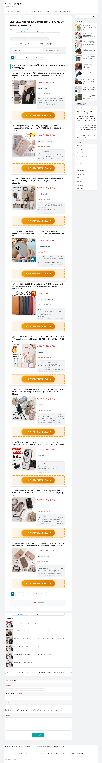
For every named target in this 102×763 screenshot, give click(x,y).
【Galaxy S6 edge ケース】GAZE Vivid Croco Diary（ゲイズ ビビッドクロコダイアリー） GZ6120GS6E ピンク (89, 66)
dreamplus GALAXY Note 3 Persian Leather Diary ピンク (27, 646)
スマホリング (20, 11)
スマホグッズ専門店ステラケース (46, 299)
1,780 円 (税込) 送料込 (46, 135)
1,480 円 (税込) (43, 293)
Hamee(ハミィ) (42, 352)
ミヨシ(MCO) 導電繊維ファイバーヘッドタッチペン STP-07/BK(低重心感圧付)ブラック (89, 42)
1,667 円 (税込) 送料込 (46, 449)
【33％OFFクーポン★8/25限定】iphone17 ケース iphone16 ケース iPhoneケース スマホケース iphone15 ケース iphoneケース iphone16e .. (37, 181)
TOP (13, 746)
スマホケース (25, 29)
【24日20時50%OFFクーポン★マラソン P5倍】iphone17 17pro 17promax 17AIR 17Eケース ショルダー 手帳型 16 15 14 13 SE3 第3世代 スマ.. (38, 128)
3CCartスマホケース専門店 (45, 141)
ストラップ (50, 11)
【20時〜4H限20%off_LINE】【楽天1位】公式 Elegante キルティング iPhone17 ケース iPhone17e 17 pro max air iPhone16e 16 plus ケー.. (38, 493)
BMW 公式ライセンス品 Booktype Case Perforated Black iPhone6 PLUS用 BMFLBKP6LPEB (35, 631)
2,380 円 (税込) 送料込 (46, 550)
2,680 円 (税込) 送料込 (46, 399)
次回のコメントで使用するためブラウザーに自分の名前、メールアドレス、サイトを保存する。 (34, 710)
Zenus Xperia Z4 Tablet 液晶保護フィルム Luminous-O (89, 58)
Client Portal (66, 11)
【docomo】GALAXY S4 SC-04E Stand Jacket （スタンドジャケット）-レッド (89, 89)
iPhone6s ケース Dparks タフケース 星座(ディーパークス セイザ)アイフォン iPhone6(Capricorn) (89, 97)
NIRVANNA (41, 455)
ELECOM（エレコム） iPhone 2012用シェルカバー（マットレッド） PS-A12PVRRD (33, 654)
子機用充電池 (80, 174)
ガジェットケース (30, 11)
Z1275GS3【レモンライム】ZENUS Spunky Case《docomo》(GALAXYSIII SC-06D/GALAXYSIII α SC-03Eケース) (40, 638)
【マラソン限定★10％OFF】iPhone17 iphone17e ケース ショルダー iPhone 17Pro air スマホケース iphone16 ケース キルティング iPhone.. (37, 392)
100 (36, 57)
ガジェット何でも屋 (13, 4)
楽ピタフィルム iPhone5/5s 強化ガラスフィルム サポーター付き (54, 672)
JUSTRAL (40, 405)
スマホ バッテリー (9, 11)
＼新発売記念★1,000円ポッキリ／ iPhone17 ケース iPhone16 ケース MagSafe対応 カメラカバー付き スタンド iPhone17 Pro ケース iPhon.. (38, 443)
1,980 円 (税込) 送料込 (46, 82)
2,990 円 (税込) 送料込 (46, 241)
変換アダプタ (80, 170)
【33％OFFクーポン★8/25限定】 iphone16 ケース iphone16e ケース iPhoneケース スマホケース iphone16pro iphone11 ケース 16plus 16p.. (38, 75)
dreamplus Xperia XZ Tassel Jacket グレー (24, 662)
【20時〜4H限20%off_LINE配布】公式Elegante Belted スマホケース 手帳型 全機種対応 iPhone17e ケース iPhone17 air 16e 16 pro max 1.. (38, 544)
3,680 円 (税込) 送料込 (46, 188)
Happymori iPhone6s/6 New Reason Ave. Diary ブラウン (89, 50)
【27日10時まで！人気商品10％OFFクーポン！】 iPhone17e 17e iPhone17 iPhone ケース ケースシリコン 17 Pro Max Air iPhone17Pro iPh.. (38, 233)
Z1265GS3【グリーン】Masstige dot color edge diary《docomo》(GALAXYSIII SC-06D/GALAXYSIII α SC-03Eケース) (41, 623)
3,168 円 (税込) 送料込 (46, 346)
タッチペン (80, 167)
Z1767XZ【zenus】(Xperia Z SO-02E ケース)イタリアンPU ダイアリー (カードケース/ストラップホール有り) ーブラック (89, 35)
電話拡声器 (80, 188)
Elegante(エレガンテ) (43, 506)
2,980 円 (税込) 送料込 (46, 500)
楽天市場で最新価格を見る (38, 115)
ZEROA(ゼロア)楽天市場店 (44, 246)
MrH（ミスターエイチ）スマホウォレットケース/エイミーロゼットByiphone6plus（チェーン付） (22, 672)
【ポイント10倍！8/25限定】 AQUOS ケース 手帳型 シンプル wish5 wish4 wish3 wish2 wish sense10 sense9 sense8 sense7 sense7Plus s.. (37, 286)
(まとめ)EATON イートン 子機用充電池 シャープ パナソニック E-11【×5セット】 (89, 27)
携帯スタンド (41, 11)
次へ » (42, 57)
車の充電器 (58, 11)
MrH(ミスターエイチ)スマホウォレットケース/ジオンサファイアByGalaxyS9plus (89, 81)
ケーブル (79, 149)
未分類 (79, 181)
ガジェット (80, 145)
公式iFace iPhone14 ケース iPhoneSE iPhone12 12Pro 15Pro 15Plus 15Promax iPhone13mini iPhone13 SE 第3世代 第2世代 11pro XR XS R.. (38, 339)
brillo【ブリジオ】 (42, 88)
